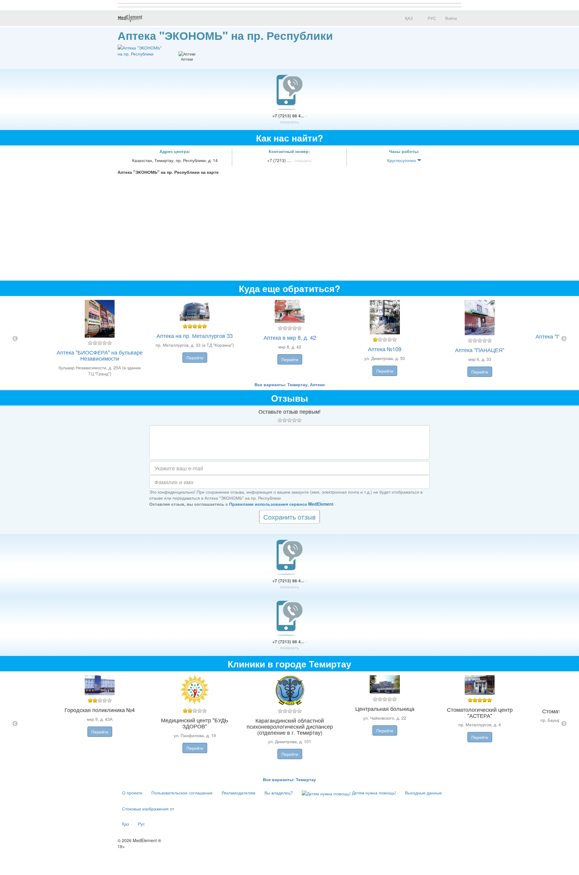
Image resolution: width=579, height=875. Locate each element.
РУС (431, 18)
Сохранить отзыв (289, 516)
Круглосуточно (402, 160)
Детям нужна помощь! (373, 793)
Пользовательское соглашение (182, 793)
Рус (141, 824)
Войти (451, 18)
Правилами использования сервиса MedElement (281, 504)
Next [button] (564, 339)
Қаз (125, 824)
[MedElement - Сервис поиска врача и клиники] (130, 18)
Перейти (194, 358)
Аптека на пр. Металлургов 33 (195, 335)
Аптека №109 (384, 349)
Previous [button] (15, 339)
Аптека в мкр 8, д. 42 (290, 337)
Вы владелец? (278, 793)
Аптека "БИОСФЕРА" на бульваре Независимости (100, 355)
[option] (289, 339)
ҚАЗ (408, 18)
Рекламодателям (238, 793)
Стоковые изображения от (148, 809)
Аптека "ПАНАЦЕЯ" (479, 350)
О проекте (132, 793)
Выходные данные (423, 793)
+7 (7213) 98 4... (289, 119)
